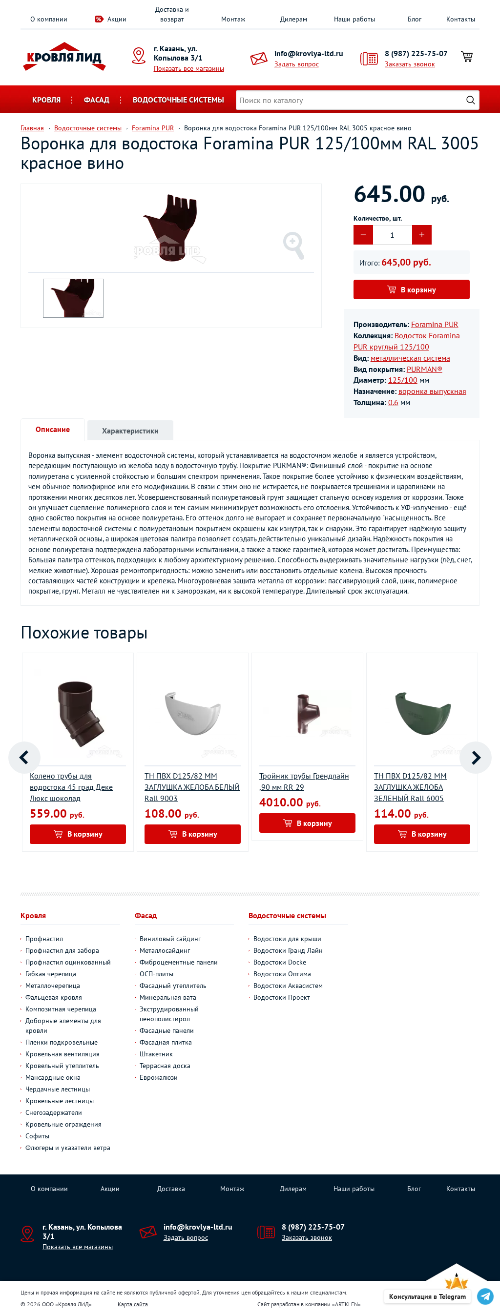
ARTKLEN (346, 1304)
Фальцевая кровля (53, 997)
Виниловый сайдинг (170, 938)
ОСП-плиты (156, 973)
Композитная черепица (60, 1009)
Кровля (46, 99)
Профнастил (44, 938)
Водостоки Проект (281, 997)
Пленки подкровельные (61, 1042)
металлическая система (410, 358)
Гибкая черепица (50, 973)
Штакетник (156, 1053)
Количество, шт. (378, 218)
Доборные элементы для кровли (63, 1025)
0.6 (393, 402)
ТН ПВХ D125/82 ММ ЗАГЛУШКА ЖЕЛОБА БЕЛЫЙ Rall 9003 (192, 787)
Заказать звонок (410, 64)
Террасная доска (165, 1065)
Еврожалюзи (159, 1077)
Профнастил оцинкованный (68, 962)
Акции (116, 19)
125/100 (402, 380)
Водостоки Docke (279, 962)
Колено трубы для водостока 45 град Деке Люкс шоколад (71, 787)
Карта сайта (133, 1304)
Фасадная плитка (166, 1042)
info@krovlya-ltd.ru (308, 53)
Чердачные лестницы (57, 1089)
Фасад (96, 99)
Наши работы (354, 19)
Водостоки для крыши (287, 938)
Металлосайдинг (165, 950)
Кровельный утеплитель (62, 1065)
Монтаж (233, 19)
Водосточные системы (178, 99)
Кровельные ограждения (63, 1124)
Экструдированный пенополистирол (169, 1014)
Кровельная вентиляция (62, 1053)
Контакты (460, 19)
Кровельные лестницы (59, 1100)
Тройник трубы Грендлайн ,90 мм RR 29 (304, 781)
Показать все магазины (189, 68)
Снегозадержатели (53, 1112)
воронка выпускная (432, 391)
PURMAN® (424, 369)
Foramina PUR (434, 324)
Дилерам (293, 19)
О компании (48, 19)
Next (475, 757)
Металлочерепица (52, 985)
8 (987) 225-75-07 (416, 53)
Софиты (37, 1135)
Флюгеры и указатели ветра (67, 1147)
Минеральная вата (168, 997)
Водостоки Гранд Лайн (288, 950)
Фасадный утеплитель (173, 985)
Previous (24, 757)
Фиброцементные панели (179, 962)
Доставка (171, 1188)
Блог (414, 19)
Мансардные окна (53, 1077)
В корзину (418, 289)
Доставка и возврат (172, 14)
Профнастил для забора (62, 950)
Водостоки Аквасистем (288, 985)
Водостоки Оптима (282, 973)
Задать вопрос (296, 64)
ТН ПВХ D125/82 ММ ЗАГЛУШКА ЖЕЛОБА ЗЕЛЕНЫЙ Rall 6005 (410, 787)
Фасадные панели (167, 1030)
